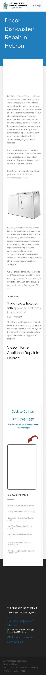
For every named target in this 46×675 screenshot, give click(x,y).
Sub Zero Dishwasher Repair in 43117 (20, 535)
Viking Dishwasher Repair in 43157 (22, 512)
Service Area (19, 671)
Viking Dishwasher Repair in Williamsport (19, 544)
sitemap (34, 667)
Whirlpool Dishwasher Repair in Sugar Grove (20, 552)
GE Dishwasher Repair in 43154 (20, 505)
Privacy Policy (22, 667)
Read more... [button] (14, 296)
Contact (7, 671)
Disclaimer (8, 667)
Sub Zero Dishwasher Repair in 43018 (20, 527)
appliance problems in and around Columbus (24, 312)
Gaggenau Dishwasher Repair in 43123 (21, 519)
